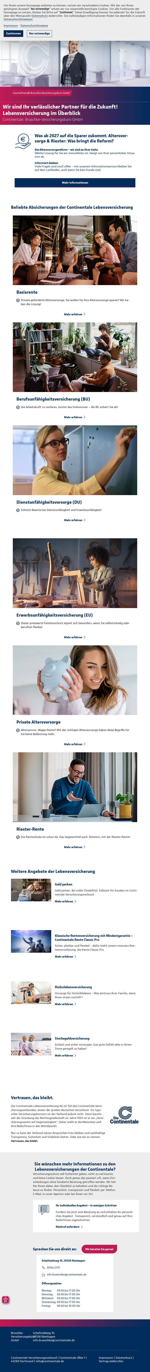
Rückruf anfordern (67, 1226)
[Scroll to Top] (142, 1360)
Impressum (11, 25)
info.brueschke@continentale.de (66, 1274)
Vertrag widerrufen (111, 1361)
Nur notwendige (39, 33)
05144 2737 (53, 1267)
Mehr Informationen (75, 182)
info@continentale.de (50, 1361)
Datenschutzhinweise (34, 25)
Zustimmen (13, 33)
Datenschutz (39, 15)
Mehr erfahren (73, 314)
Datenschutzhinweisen (18, 19)
